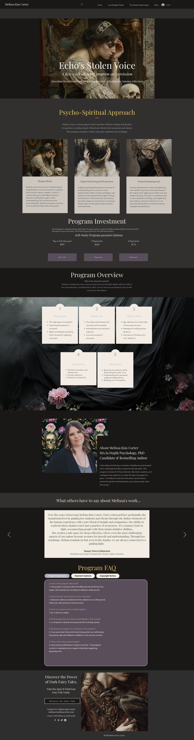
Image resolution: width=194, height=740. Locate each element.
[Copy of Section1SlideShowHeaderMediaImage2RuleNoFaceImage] (99, 556)
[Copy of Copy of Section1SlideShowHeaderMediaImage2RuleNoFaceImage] (91, 556)
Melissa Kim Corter (17, 4)
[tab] (57, 576)
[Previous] (9, 534)
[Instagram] (58, 720)
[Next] (185, 534)
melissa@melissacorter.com (61, 712)
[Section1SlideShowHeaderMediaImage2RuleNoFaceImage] (97, 556)
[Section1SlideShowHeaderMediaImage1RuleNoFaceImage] (94, 556)
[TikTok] (62, 720)
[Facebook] (55, 720)
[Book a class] (55, 657)
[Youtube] (65, 720)
